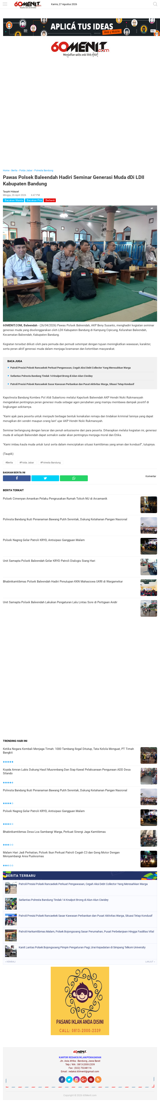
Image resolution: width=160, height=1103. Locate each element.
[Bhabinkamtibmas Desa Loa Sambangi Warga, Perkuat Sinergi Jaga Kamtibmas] (148, 838)
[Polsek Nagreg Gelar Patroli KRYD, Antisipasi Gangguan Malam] (148, 818)
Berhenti (50, 200)
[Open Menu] (5, 4)
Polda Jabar (25, 170)
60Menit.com (90, 1095)
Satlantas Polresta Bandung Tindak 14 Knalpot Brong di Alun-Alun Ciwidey (51, 375)
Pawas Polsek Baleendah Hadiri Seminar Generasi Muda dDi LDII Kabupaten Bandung (73, 180)
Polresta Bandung (43, 170)
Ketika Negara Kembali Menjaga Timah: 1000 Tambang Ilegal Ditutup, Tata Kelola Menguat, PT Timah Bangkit (68, 751)
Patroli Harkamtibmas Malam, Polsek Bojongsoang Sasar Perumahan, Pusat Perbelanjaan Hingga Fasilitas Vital (86, 931)
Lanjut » (150, 961)
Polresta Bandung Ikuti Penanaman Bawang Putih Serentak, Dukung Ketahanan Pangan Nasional (65, 790)
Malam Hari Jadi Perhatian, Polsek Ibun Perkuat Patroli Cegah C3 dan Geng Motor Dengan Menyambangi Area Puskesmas (61, 854)
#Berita (9, 462)
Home (6, 170)
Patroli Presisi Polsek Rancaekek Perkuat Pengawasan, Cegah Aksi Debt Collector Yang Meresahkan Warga (70, 367)
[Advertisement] (80, 119)
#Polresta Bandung (50, 462)
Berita (14, 170)
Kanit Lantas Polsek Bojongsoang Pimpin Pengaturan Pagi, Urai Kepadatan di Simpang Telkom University (82, 947)
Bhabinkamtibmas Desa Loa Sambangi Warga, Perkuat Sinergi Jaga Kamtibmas (54, 832)
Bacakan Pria (34, 200)
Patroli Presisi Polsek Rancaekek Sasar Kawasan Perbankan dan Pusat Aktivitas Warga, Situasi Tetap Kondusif (72, 384)
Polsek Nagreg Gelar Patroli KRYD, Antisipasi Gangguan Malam (44, 811)
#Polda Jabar (27, 462)
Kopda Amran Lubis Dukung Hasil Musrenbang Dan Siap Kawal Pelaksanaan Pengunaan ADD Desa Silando (67, 771)
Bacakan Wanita (13, 200)
